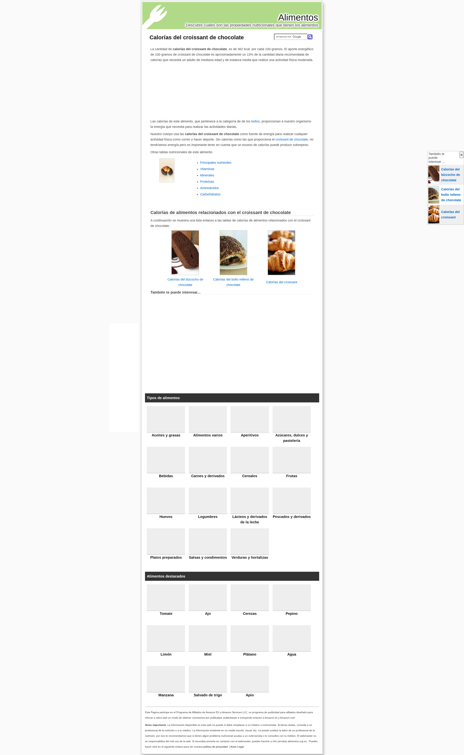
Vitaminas (207, 169)
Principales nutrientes (215, 162)
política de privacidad (215, 746)
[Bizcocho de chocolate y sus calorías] (185, 274)
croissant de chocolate (291, 139)
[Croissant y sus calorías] (281, 274)
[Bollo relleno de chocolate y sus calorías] (233, 274)
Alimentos (298, 17)
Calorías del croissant (281, 282)
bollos (255, 121)
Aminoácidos (209, 188)
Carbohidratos (210, 194)
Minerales (207, 175)
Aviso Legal (237, 746)
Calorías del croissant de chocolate (197, 37)
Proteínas (207, 181)
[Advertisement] (232, 89)
